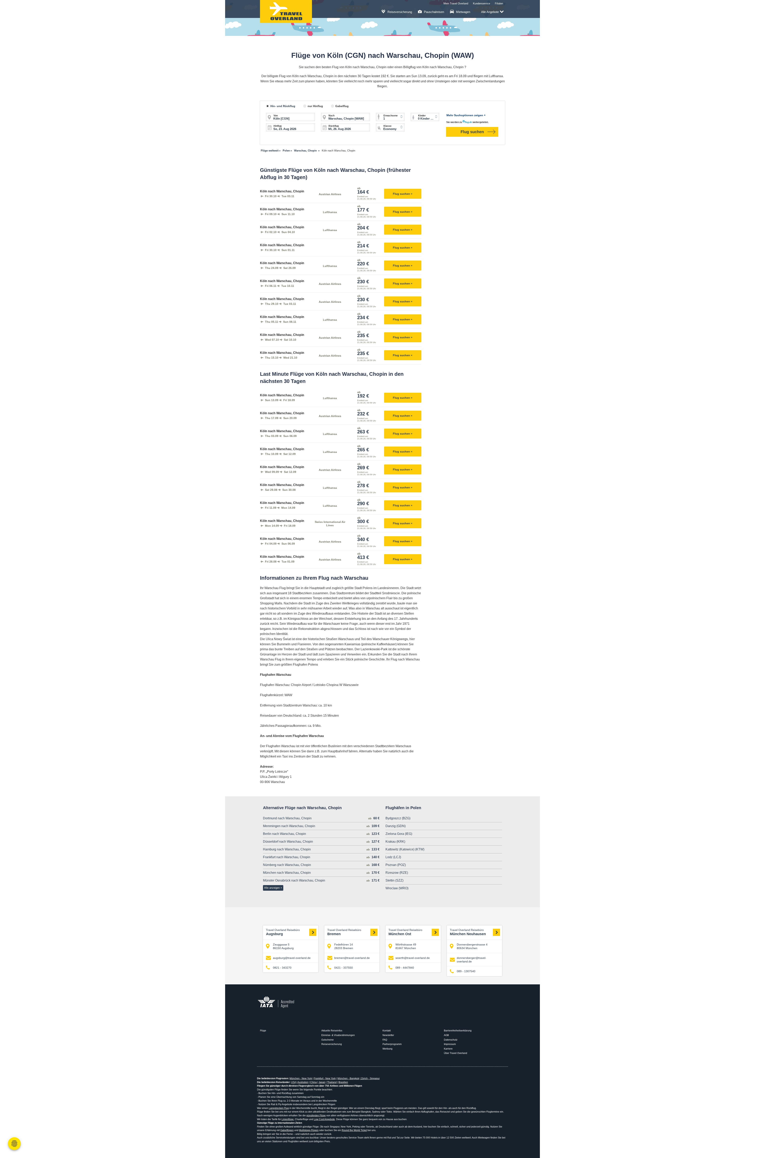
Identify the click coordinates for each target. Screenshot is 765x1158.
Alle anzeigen (272, 887)
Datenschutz (450, 1039)
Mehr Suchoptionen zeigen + (465, 115)
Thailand (332, 1082)
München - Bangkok (348, 1078)
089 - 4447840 (404, 967)
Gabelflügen (287, 1130)
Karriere (448, 1048)
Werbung (387, 1048)
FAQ (384, 1039)
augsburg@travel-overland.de (292, 957)
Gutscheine (327, 1039)
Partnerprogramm (392, 1044)
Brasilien (343, 1082)
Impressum (450, 1044)
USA (293, 1082)
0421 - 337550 (343, 967)
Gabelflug (342, 106)
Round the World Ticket (354, 1130)
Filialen (499, 3)
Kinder (422, 115)
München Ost (405, 932)
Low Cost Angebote (324, 1119)
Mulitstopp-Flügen (309, 1130)
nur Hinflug (315, 106)
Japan (322, 1082)
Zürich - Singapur (370, 1078)
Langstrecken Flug (279, 1108)
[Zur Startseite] (286, 11)
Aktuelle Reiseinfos (331, 1030)
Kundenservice (481, 3)
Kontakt (386, 1030)
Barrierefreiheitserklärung (458, 1030)
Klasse (387, 126)
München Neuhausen (468, 932)
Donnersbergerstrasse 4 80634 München (472, 946)
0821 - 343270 (282, 967)
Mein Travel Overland (455, 3)
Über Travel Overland (455, 1053)
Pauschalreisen (433, 12)
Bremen (344, 932)
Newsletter (388, 1035)
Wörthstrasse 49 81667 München (405, 946)
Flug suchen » (402, 193)
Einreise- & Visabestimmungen (338, 1035)
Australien (302, 1082)
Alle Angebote (490, 12)
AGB (446, 1035)
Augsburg (283, 932)
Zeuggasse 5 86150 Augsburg (283, 946)
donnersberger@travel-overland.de (471, 959)
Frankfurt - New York (325, 1078)
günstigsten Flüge (316, 1115)
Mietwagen (462, 12)
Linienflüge (287, 1119)
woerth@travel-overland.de (412, 957)
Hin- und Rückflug (282, 106)
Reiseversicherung (399, 12)
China (313, 1082)
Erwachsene (390, 115)
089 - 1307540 (466, 971)
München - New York (300, 1078)
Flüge (263, 1030)
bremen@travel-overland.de (352, 957)
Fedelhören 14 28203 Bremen (343, 946)
